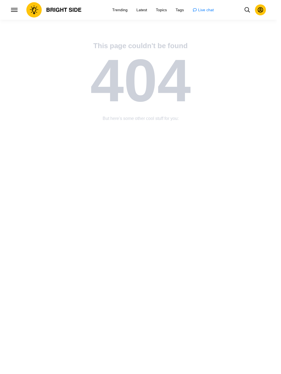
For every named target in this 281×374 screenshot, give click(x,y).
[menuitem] (120, 10)
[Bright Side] (54, 10)
